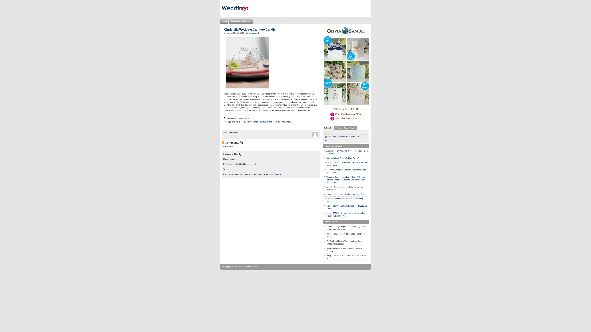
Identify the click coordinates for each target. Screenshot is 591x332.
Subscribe (328, 128)
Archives (338, 128)
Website (226, 169)
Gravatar (277, 174)
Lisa (228, 33)
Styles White (331, 158)
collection (293, 110)
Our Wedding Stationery (241, 21)
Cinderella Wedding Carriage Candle (249, 29)
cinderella (236, 122)
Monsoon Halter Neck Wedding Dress (350, 194)
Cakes (240, 118)
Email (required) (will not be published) (239, 164)
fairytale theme (266, 122)
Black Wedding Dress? (349, 158)
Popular (353, 128)
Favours (276, 122)
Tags (346, 128)
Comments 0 (254, 33)
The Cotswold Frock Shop (246, 97)
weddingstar (287, 122)
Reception (249, 118)
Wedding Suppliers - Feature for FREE (345, 137)
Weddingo (234, 267)
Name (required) (230, 159)
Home (224, 21)
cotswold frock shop (250, 122)
